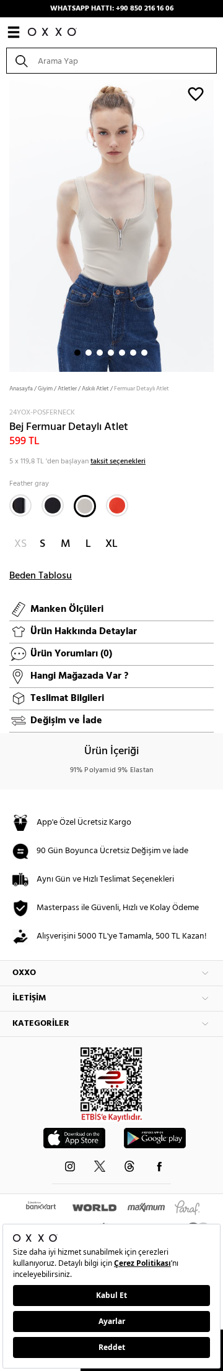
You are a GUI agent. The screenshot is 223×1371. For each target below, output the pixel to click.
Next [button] (6, 224)
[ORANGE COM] (117, 505)
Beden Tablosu (40, 576)
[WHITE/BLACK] (20, 505)
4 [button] (111, 353)
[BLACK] (53, 505)
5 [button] (122, 353)
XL (111, 544)
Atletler (67, 388)
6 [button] (133, 353)
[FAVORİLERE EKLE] (196, 93)
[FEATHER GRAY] (85, 506)
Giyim (45, 388)
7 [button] (144, 353)
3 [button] (100, 353)
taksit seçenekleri (118, 461)
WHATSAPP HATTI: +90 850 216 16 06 (111, 8)
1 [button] (77, 353)
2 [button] (88, 353)
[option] (111, 224)
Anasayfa (21, 388)
